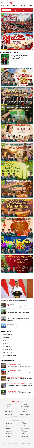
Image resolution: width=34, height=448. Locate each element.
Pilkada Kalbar (7, 352)
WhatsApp (26, 426)
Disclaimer (25, 412)
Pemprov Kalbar (7, 349)
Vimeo (25, 434)
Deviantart (25, 436)
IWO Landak (6, 346)
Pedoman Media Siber (17, 417)
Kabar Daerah (10, 311)
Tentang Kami (25, 406)
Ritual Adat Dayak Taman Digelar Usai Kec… (20, 393)
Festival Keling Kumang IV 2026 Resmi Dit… (19, 366)
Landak (15, 383)
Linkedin (10, 436)
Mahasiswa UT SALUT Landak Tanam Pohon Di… (19, 379)
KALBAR (5, 340)
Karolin (5, 343)
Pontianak (6, 337)
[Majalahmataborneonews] (17, 2)
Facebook (9, 423)
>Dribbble (10, 434)
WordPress (9, 431)
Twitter (25, 423)
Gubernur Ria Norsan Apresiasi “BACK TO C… (20, 306)
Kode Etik (9, 406)
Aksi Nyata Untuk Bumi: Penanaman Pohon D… (19, 386)
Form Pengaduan (25, 414)
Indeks (9, 404)
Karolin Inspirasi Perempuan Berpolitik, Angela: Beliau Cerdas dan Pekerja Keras (22, 56)
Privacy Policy (9, 412)
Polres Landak (7, 334)
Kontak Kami (8, 414)
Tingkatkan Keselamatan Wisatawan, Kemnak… (18, 319)
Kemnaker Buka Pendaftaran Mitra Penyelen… (14, 300)
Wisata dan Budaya (11, 364)
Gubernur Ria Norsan (9, 355)
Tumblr (10, 428)
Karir (8, 409)
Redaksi (25, 404)
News (2, 298)
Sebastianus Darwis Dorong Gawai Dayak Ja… (19, 372)
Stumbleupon (26, 428)
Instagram (25, 431)
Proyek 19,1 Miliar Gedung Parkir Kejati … (19, 312)
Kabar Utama (10, 377)
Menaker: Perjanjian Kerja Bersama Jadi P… (19, 326)
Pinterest (10, 426)
